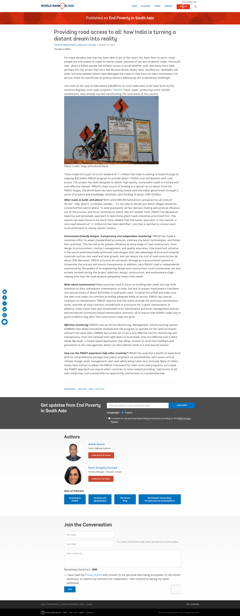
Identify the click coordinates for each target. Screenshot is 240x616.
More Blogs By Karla (101, 479)
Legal (43, 604)
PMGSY (117, 89)
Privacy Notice (93, 575)
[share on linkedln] (4, 309)
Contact (168, 6)
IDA (70, 612)
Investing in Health (75, 499)
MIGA (81, 612)
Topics (157, 6)
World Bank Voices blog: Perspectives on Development (160, 499)
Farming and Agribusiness (100, 499)
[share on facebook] (4, 297)
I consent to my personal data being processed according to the (151, 420)
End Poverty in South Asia (131, 18)
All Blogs (145, 6)
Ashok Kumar (61, 45)
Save (70, 589)
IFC (75, 612)
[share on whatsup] (4, 315)
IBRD (65, 612)
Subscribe (182, 405)
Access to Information (69, 604)
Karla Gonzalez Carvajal (83, 45)
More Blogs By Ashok (101, 455)
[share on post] (4, 303)
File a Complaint (193, 604)
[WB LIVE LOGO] (183, 7)
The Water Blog (125, 499)
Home (134, 6)
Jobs (82, 604)
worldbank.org (189, 2)
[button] (195, 6)
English (67, 49)
